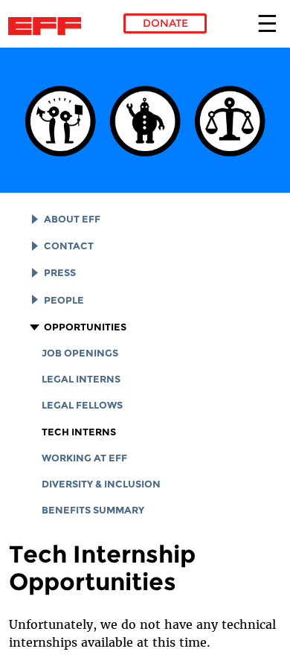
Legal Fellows (82, 405)
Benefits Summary (93, 510)
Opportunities (85, 327)
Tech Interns (79, 432)
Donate (165, 23)
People (64, 300)
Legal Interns (81, 379)
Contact (69, 246)
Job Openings (80, 353)
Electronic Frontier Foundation (48, 26)
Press (60, 272)
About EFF (72, 219)
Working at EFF (84, 458)
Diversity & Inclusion (101, 484)
